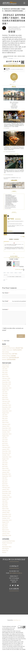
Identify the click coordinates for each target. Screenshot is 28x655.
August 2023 (5, 435)
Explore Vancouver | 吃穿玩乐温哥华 (12, 350)
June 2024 (5, 416)
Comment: (5, 309)
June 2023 (5, 439)
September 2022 (6, 457)
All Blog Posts (6, 346)
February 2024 (6, 424)
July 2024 (4, 414)
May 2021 (4, 482)
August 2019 (5, 522)
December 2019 (6, 514)
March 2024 (5, 422)
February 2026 (6, 378)
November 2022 (6, 453)
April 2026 (5, 374)
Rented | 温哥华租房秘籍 (8, 359)
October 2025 (6, 386)
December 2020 (6, 491)
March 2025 (5, 399)
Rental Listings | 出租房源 (9, 355)
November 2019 (6, 516)
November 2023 (6, 430)
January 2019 (5, 533)
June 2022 (5, 462)
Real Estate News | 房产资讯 (9, 353)
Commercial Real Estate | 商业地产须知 (12, 348)
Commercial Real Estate (8, 541)
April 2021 (5, 483)
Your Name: (5, 292)
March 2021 (5, 485)
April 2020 (5, 506)
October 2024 (6, 409)
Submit (21, 336)
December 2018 (6, 535)
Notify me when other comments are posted (12, 329)
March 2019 (5, 529)
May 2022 (4, 464)
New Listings (5, 352)
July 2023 (4, 437)
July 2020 (4, 501)
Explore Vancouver (17, 29)
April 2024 (5, 420)
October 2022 (6, 455)
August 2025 (5, 389)
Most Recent (5, 365)
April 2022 (5, 466)
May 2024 (4, 418)
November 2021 (6, 474)
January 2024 (5, 426)
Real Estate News (6, 546)
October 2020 (6, 495)
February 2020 (6, 510)
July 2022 (4, 460)
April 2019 (5, 528)
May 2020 (4, 505)
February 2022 (6, 470)
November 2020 (6, 493)
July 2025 (4, 391)
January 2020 (5, 512)
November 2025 (6, 384)
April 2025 (5, 397)
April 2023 (5, 443)
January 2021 (5, 489)
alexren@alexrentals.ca (15, 573)
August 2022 (5, 459)
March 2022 (5, 468)
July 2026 (4, 368)
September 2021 (6, 476)
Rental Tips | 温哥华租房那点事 (10, 357)
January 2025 (5, 403)
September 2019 (6, 520)
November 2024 (6, 407)
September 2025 (6, 388)
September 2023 (6, 434)
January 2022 (5, 472)
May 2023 (4, 441)
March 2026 (5, 376)
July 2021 (4, 478)
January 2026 (5, 380)
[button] (10, 585)
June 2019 (5, 524)
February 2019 (6, 531)
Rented (4, 552)
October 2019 (6, 518)
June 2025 (5, 393)
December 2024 (6, 405)
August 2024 (5, 412)
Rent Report (5, 548)
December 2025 (6, 382)
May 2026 (4, 372)
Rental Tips (5, 550)
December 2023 (6, 428)
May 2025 (4, 395)
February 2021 (6, 487)
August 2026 (5, 366)
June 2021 (5, 480)
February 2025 (6, 401)
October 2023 (6, 432)
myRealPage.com (17, 620)
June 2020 (5, 503)
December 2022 (6, 451)
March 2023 (5, 445)
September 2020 (6, 497)
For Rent (4, 544)
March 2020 (5, 508)
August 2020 (5, 499)
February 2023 (6, 447)
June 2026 (5, 370)
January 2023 (5, 449)
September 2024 (6, 411)
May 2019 (4, 526)
